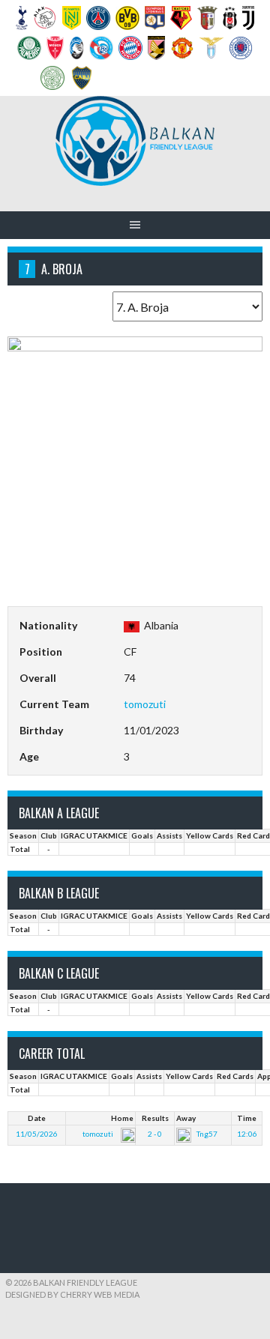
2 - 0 (155, 1133)
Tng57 (207, 1133)
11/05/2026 (37, 1133)
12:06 (247, 1133)
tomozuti (145, 704)
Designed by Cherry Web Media (72, 1294)
